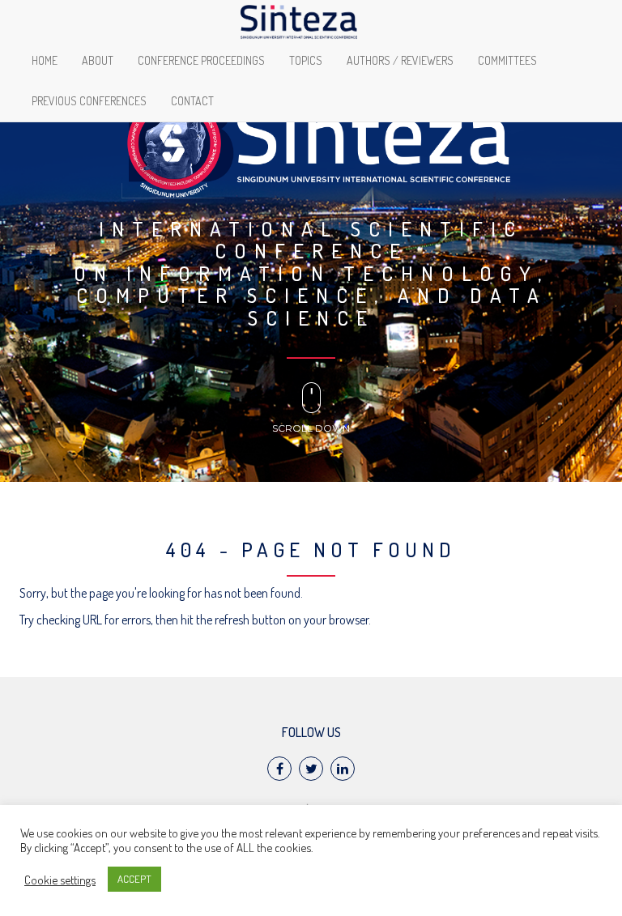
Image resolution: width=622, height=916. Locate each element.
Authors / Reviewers (400, 60)
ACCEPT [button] (134, 878)
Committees (507, 60)
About (97, 60)
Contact (192, 101)
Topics (305, 60)
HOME (45, 60)
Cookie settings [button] (60, 879)
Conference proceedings (201, 60)
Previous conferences (89, 101)
